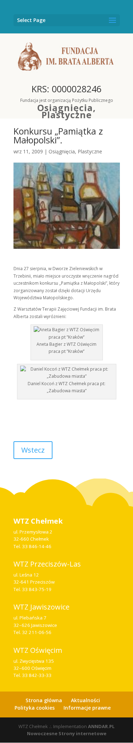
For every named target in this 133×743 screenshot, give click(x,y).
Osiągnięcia (65, 108)
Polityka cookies (35, 707)
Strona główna (44, 700)
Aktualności (85, 700)
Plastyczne (66, 115)
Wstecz (33, 450)
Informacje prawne (87, 707)
